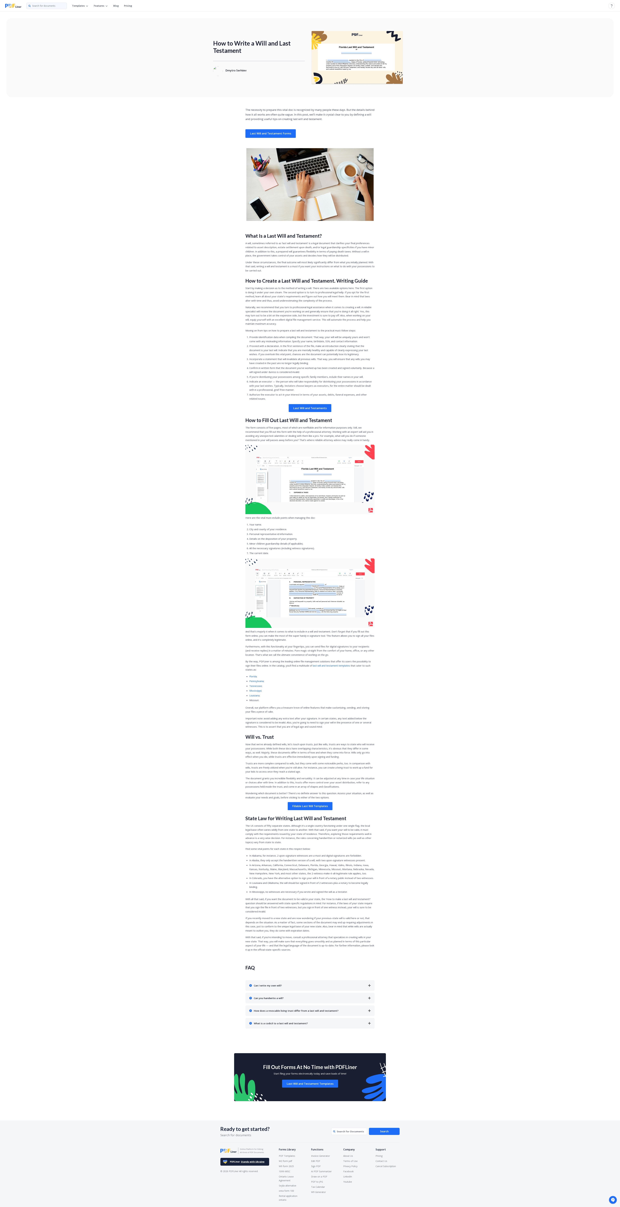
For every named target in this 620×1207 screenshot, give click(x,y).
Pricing (128, 5)
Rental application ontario (288, 1197)
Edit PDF (315, 1161)
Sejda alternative (287, 1185)
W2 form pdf (285, 1161)
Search (384, 1131)
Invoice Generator (320, 1155)
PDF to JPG (317, 1181)
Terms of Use (350, 1161)
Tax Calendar (318, 1186)
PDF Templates (287, 1155)
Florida (253, 676)
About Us (348, 1155)
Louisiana (254, 695)
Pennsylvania (256, 681)
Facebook (348, 1171)
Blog (116, 5)
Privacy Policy (350, 1166)
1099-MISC (284, 1171)
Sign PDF (316, 1166)
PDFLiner (247, 1161)
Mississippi (255, 690)
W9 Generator (318, 1192)
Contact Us (381, 1161)
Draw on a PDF (319, 1176)
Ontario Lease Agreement (286, 1178)
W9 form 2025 (286, 1166)
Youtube (347, 1181)
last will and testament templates (331, 665)
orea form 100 (286, 1190)
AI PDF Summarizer (321, 1171)
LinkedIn (347, 1176)
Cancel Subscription (386, 1166)
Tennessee (255, 686)
